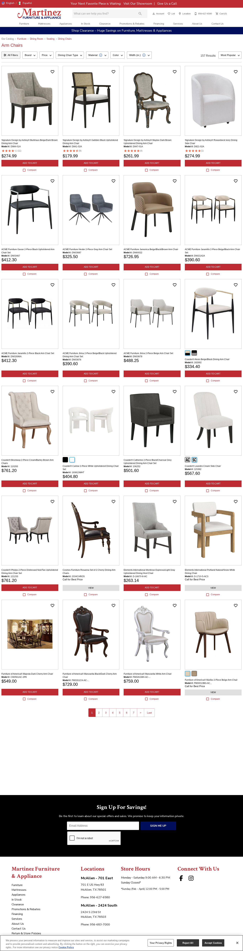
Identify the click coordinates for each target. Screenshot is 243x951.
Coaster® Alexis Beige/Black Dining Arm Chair (207, 359)
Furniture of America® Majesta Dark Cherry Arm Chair (27, 674)
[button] (8, 3)
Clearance (104, 23)
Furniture (24, 23)
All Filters (13, 55)
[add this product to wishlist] (52, 71)
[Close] (237, 943)
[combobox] (29, 55)
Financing (159, 23)
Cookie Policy (66, 947)
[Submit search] (140, 13)
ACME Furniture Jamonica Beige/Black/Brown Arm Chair (151, 249)
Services (178, 23)
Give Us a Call (166, 3)
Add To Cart (30, 163)
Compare (31, 170)
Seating (50, 38)
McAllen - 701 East (97, 878)
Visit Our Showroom (138, 3)
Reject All (188, 942)
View (91, 588)
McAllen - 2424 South (99, 905)
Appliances (65, 23)
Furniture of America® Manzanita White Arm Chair (147, 674)
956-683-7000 (100, 924)
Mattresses (44, 23)
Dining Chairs (65, 38)
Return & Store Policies (26, 933)
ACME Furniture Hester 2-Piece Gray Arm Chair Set (87, 249)
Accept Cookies (213, 942)
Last (149, 712)
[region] (121, 943)
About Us (197, 23)
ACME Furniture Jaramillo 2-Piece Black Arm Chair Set (27, 353)
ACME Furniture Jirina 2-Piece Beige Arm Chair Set (148, 353)
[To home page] (39, 13)
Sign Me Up (158, 826)
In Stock (85, 23)
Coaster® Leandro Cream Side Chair (203, 466)
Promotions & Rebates (132, 23)
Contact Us (218, 23)
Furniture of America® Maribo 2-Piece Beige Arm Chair (211, 680)
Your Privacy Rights (161, 942)
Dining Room (36, 38)
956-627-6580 (100, 897)
